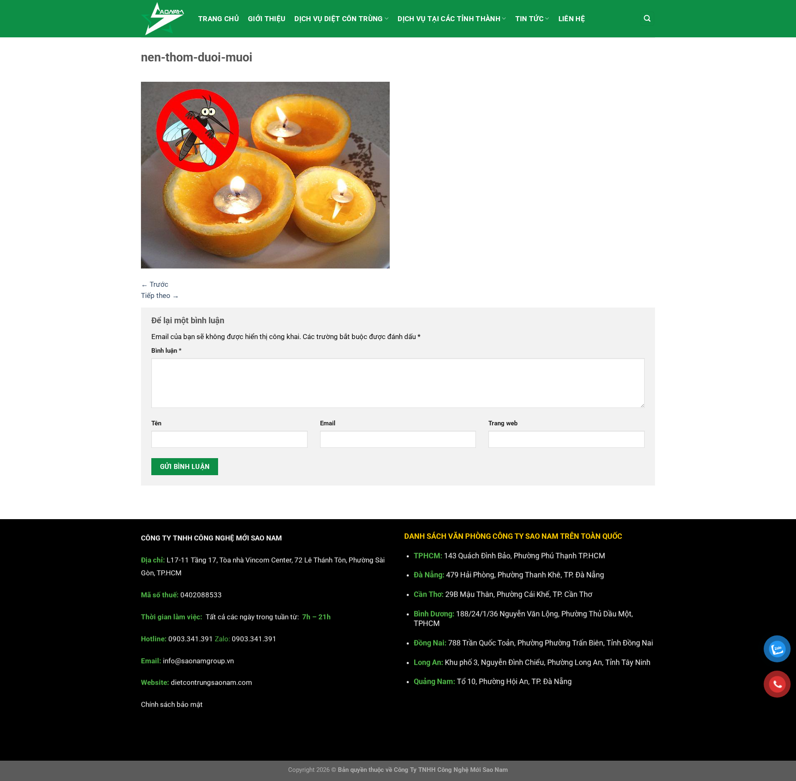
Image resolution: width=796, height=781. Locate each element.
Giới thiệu (266, 19)
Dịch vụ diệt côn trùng (338, 19)
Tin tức (529, 19)
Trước (154, 284)
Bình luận (166, 350)
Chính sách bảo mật (172, 704)
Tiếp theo (160, 295)
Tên (156, 423)
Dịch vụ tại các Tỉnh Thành (449, 19)
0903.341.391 (190, 639)
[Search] (648, 19)
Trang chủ (218, 19)
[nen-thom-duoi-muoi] (265, 174)
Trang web (502, 423)
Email (327, 423)
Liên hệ (571, 19)
